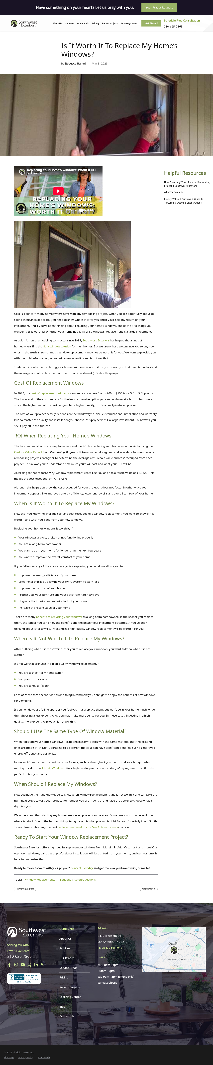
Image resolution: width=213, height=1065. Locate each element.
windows (64, 393)
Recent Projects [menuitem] (110, 23)
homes (113, 827)
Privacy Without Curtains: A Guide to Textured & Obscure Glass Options (184, 200)
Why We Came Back (175, 192)
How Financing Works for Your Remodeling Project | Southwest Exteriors (187, 184)
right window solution (57, 346)
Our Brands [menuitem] (83, 23)
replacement (66, 827)
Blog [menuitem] (62, 1006)
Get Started (151, 23)
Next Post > (149, 888)
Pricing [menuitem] (95, 23)
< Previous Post (25, 888)
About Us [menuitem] (57, 23)
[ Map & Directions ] (110, 947)
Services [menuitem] (69, 23)
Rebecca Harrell (75, 63)
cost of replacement (44, 393)
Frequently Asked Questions (77, 879)
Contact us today (82, 868)
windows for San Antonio (92, 827)
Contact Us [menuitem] (66, 1016)
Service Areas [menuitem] (68, 968)
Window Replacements (40, 879)
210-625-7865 (19, 956)
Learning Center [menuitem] (129, 23)
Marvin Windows (53, 768)
